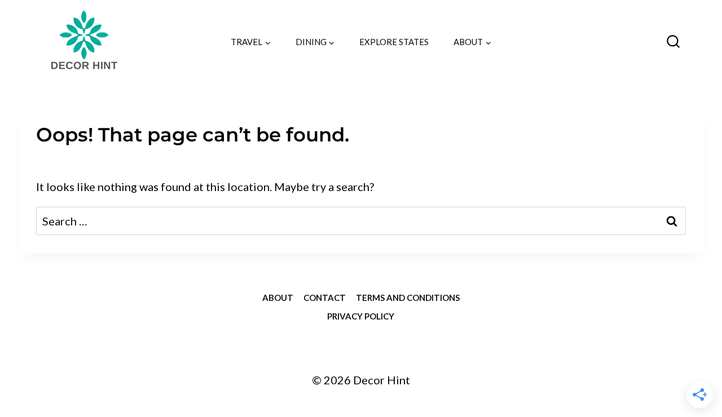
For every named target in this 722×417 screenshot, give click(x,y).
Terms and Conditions (408, 297)
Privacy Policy (360, 316)
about (277, 297)
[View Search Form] (673, 42)
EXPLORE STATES (394, 42)
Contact (324, 297)
